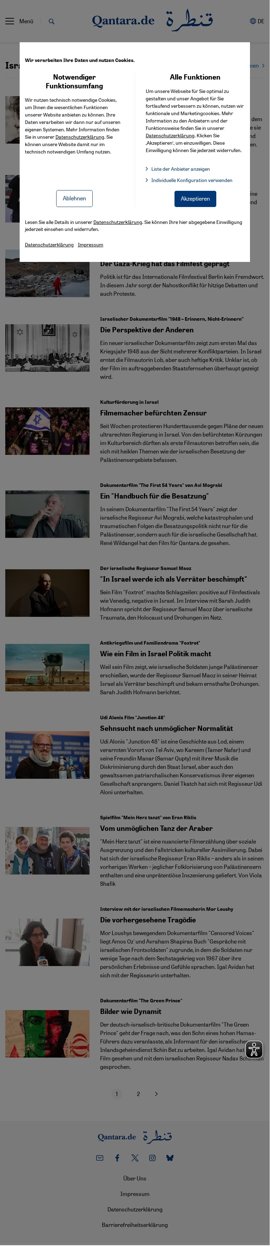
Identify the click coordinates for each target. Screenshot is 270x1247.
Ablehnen (74, 198)
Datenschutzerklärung (79, 136)
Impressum (90, 244)
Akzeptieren (195, 198)
